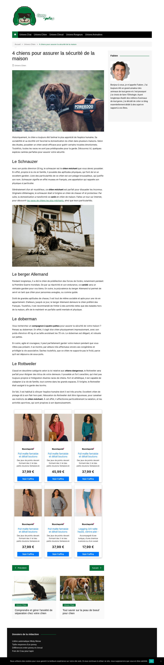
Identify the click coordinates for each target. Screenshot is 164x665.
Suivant (95, 568)
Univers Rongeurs (74, 35)
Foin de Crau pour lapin (23, 651)
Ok (151, 661)
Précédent (22, 568)
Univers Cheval (56, 35)
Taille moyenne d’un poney (24, 644)
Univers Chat (25, 35)
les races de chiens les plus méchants (45, 200)
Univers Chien (40, 35)
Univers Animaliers (93, 35)
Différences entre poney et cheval (27, 648)
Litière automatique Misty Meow (26, 641)
